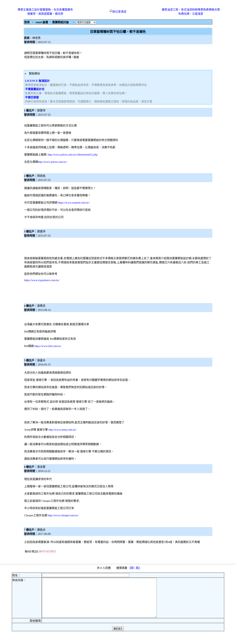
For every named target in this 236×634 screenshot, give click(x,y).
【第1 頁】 (135, 567)
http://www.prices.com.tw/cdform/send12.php (73, 154)
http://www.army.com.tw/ (62, 429)
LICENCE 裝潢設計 (37, 80)
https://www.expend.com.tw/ (73, 202)
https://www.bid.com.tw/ (47, 346)
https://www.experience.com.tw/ (41, 280)
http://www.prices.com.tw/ (52, 161)
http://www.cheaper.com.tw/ (63, 515)
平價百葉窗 (32, 97)
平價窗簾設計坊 (34, 89)
